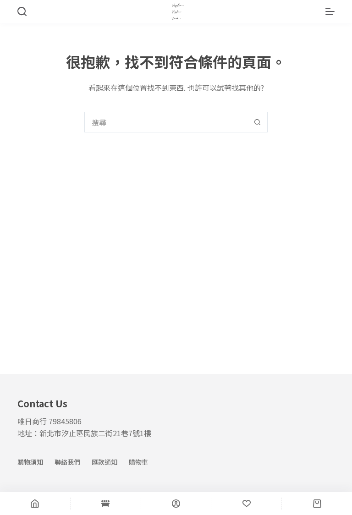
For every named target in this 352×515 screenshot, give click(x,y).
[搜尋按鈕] (257, 122)
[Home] (35, 503)
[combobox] (166, 122)
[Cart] (317, 503)
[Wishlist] (246, 503)
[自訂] (176, 503)
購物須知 (30, 462)
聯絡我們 (67, 462)
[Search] (22, 11)
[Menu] (330, 11)
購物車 (138, 462)
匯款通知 (104, 462)
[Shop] (106, 503)
